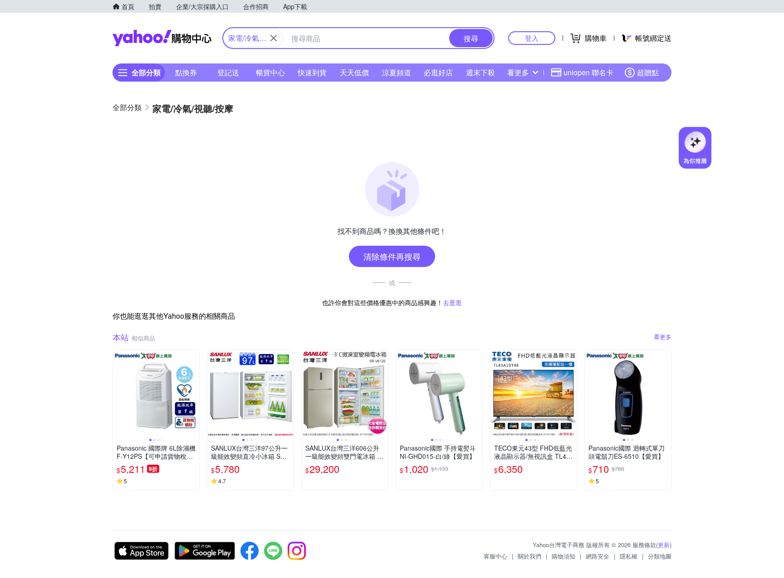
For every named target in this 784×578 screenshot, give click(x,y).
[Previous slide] (119, 393)
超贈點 (648, 72)
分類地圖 (659, 556)
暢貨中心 (270, 72)
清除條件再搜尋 (392, 256)
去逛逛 (452, 302)
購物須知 (563, 556)
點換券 (186, 72)
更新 (664, 544)
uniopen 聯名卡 (588, 72)
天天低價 (354, 72)
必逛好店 (438, 72)
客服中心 (495, 556)
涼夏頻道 (396, 72)
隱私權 (628, 556)
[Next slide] (193, 393)
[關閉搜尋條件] (273, 38)
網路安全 (597, 556)
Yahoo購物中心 (162, 38)
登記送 (228, 72)
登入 (532, 38)
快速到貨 (312, 72)
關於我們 (529, 556)
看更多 (518, 72)
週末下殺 (480, 72)
